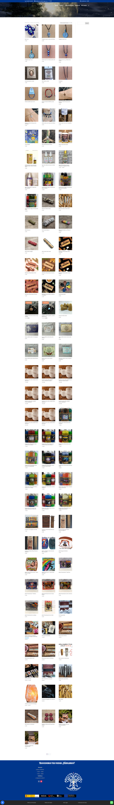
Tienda (61, 5)
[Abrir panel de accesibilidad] (2, 802)
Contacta (77, 5)
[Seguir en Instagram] (41, 781)
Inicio (56, 5)
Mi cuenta (84, 5)
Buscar (87, 23)
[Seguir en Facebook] (39, 781)
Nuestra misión (70, 5)
